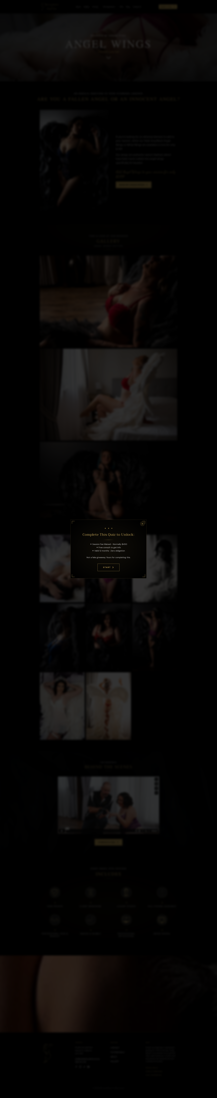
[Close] (142, 523)
